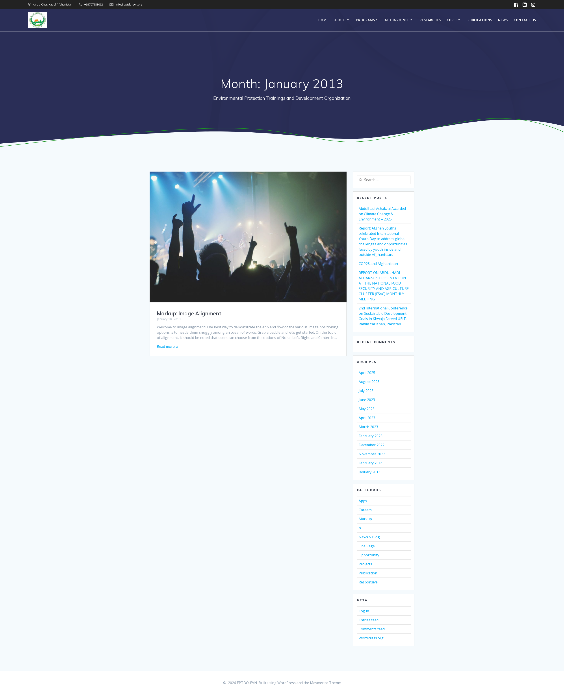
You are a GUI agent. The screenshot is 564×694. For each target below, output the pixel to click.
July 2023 (366, 390)
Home (323, 20)
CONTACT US (525, 20)
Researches (430, 20)
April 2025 (367, 372)
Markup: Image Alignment (189, 313)
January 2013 (369, 472)
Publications (480, 20)
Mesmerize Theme (325, 682)
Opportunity (369, 555)
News (503, 20)
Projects (365, 564)
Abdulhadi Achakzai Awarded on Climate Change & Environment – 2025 (382, 214)
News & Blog (369, 537)
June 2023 (367, 399)
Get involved (397, 20)
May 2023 (367, 408)
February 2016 (370, 463)
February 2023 (370, 435)
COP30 (452, 20)
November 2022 (372, 454)
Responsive (368, 582)
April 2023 (367, 417)
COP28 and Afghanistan (378, 263)
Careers (365, 509)
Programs (365, 20)
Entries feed (368, 620)
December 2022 (371, 444)
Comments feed (372, 629)
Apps (363, 500)
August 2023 (369, 381)
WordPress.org (371, 638)
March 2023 (368, 426)
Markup (365, 518)
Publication (368, 573)
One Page (367, 546)
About (340, 20)
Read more (166, 346)
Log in (364, 611)
